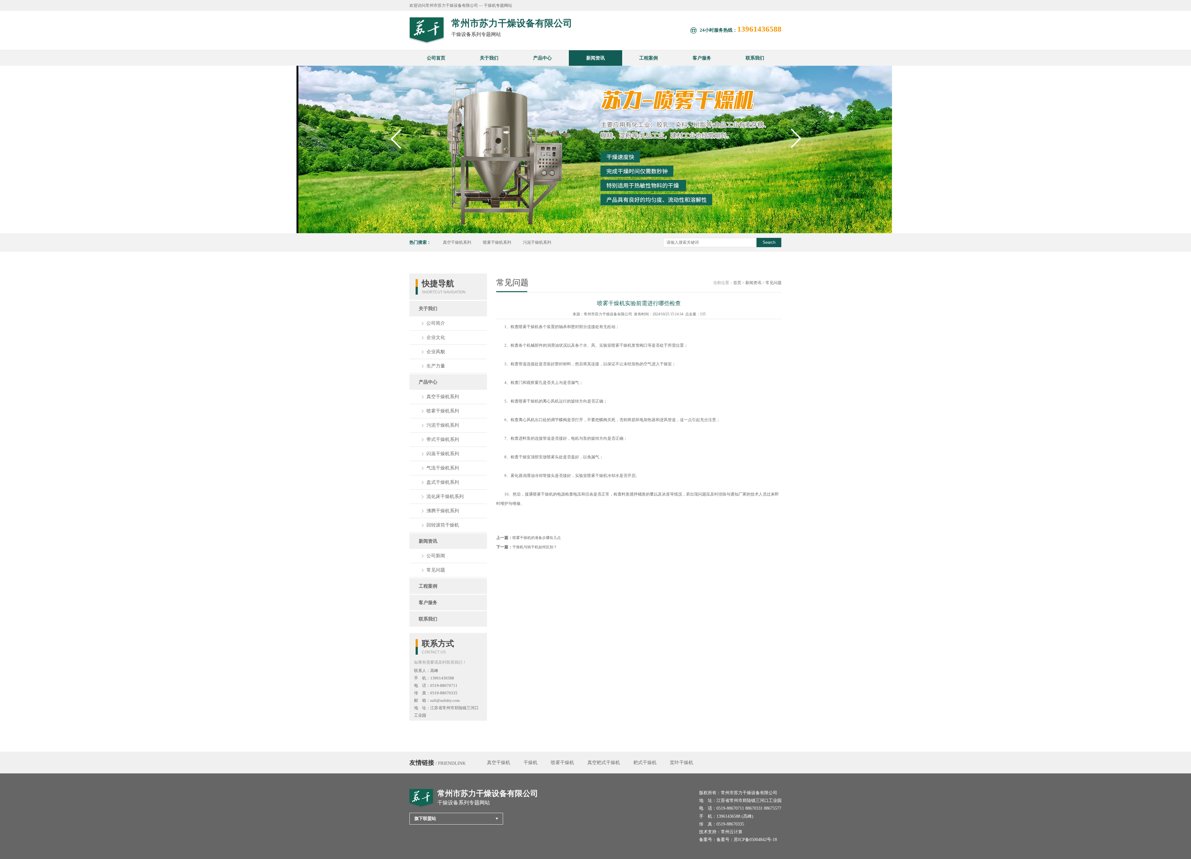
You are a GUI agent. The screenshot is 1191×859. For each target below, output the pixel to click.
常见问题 (435, 569)
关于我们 (489, 58)
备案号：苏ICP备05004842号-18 (746, 839)
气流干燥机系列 (442, 467)
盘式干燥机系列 (442, 482)
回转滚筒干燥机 (442, 525)
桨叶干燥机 (681, 762)
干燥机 (531, 762)
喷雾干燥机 (562, 762)
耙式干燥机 (645, 762)
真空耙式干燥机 (603, 762)
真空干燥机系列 (457, 242)
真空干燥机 (498, 762)
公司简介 (435, 323)
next (797, 151)
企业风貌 (435, 351)
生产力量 (435, 365)
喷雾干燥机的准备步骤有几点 (536, 538)
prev (397, 151)
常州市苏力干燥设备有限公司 (608, 314)
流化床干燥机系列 (445, 496)
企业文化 (435, 337)
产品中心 (542, 58)
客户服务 (702, 58)
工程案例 (648, 58)
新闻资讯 (595, 58)
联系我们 (755, 58)
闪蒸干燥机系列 (442, 453)
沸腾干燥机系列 (442, 510)
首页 (737, 282)
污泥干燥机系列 (537, 242)
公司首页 (436, 58)
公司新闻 (435, 555)
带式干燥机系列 (442, 439)
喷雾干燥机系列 (497, 242)
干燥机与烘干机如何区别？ (534, 547)
